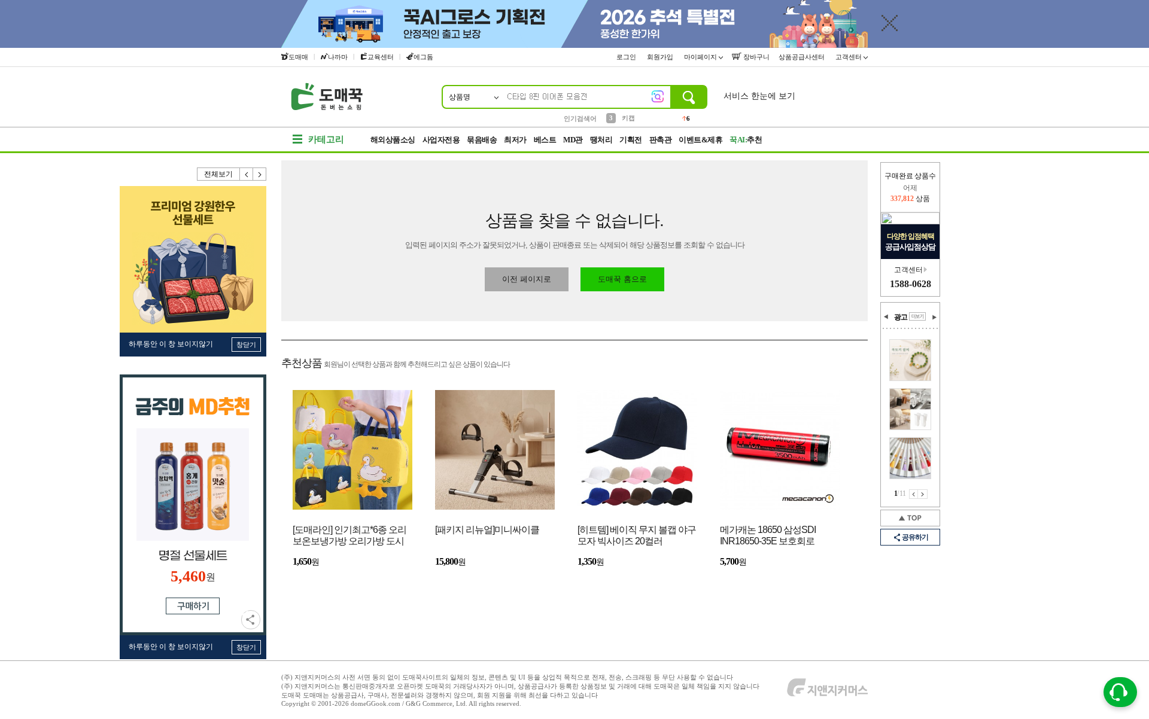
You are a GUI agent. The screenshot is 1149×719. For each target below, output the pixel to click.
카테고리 (326, 139)
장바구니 (755, 56)
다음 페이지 (923, 494)
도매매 (298, 56)
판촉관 (660, 139)
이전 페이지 (913, 494)
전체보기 (218, 174)
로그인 (627, 56)
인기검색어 (580, 118)
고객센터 (849, 56)
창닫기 (246, 344)
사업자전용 (441, 139)
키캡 (628, 117)
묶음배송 (482, 139)
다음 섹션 (934, 317)
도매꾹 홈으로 (622, 279)
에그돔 (423, 56)
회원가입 (661, 56)
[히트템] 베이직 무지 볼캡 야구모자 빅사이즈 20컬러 (636, 535)
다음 (259, 174)
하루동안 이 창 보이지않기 (171, 344)
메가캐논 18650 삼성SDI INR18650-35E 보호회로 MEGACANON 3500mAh (768, 536)
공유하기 (250, 619)
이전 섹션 (886, 317)
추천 (745, 139)
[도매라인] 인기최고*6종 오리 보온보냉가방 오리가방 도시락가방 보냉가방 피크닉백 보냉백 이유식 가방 (349, 536)
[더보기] (917, 316)
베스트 (545, 139)
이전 (246, 174)
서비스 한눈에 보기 (759, 96)
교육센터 (380, 56)
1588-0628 (910, 284)
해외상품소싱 (392, 139)
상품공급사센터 (802, 56)
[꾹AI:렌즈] (658, 96)
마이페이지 (701, 56)
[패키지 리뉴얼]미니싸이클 (487, 530)
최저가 (515, 139)
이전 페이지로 (526, 279)
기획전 (630, 139)
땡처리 (601, 139)
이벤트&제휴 (700, 139)
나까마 (338, 56)
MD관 (573, 139)
